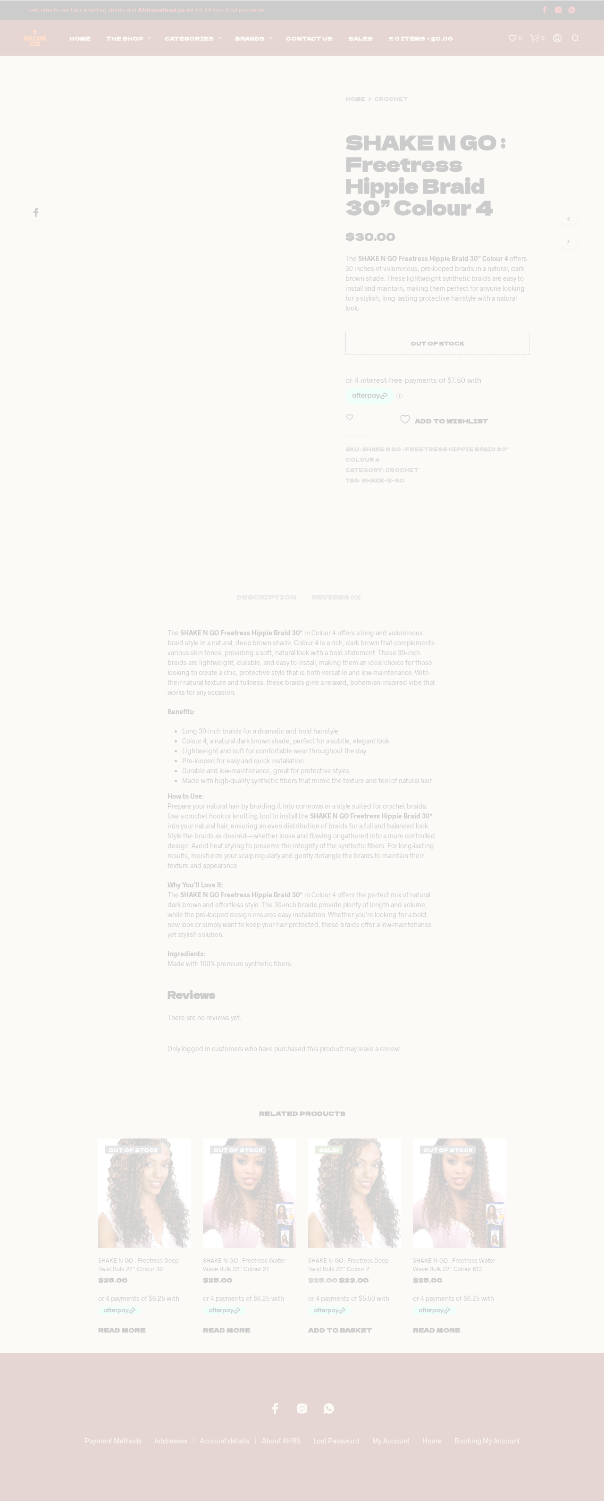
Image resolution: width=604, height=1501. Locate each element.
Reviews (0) (336, 596)
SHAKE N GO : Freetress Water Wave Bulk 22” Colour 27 (244, 1264)
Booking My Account (487, 1440)
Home (80, 38)
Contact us (309, 38)
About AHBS (281, 1440)
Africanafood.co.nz (166, 10)
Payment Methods (113, 1440)
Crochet (391, 98)
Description (266, 596)
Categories (189, 38)
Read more (122, 1329)
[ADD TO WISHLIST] (153, 1241)
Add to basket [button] (340, 1329)
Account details (224, 1440)
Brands (250, 38)
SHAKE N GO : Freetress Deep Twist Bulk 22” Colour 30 (138, 1264)
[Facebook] (36, 212)
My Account (391, 1440)
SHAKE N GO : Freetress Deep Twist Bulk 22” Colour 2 (348, 1264)
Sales (360, 38)
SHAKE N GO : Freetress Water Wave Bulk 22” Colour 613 (454, 1264)
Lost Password (336, 1440)
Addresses (170, 1440)
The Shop (124, 38)
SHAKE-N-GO (382, 480)
